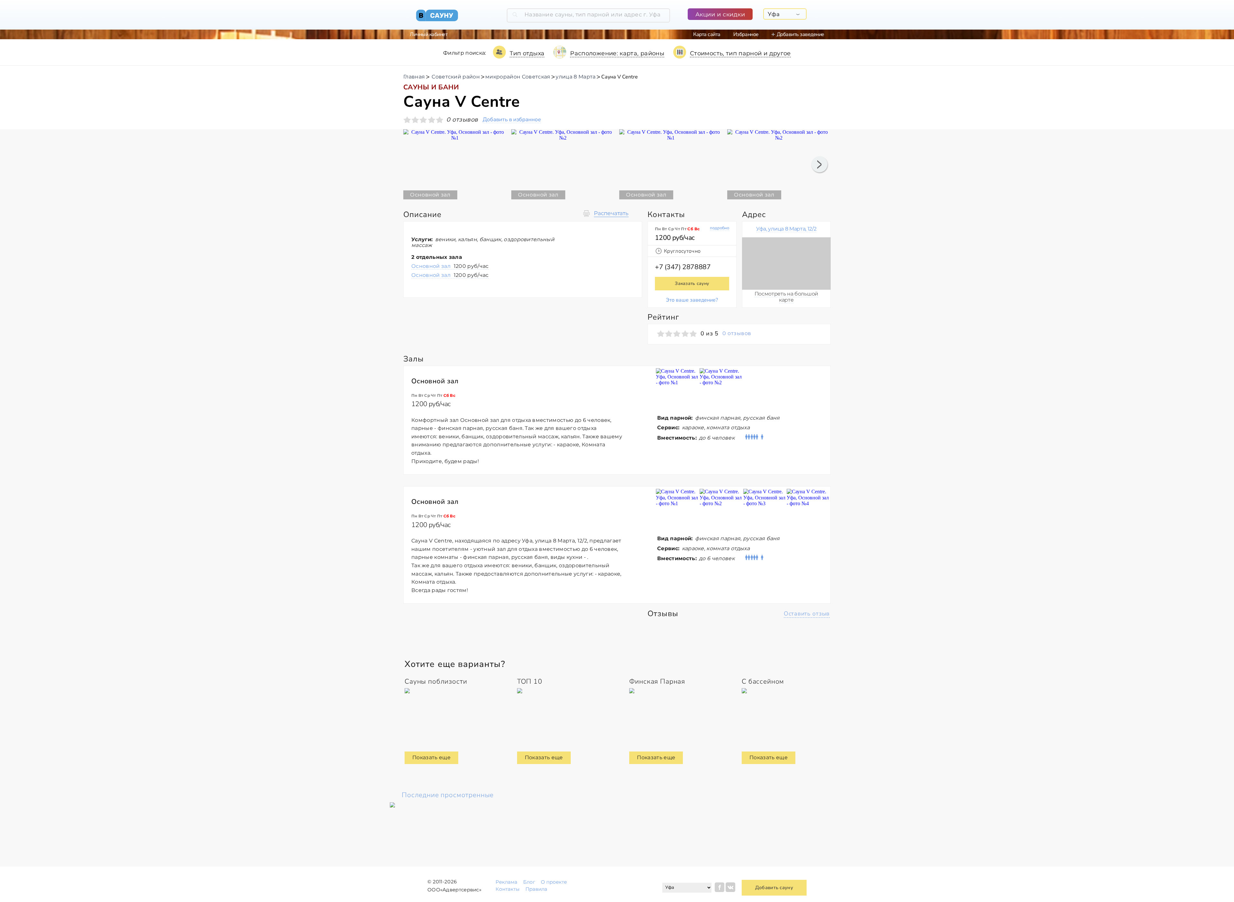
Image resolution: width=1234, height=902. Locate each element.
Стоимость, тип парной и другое (740, 53)
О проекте (554, 882)
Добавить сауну (774, 887)
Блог (529, 882)
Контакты (508, 889)
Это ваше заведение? (692, 300)
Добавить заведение (800, 34)
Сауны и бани (431, 87)
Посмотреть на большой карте (786, 297)
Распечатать (611, 213)
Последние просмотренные (448, 794)
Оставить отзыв (807, 613)
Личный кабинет (428, 34)
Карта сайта (706, 34)
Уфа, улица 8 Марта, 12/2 (786, 229)
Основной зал (450, 266)
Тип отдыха (527, 53)
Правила (536, 889)
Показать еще (431, 757)
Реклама (506, 882)
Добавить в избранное (512, 119)
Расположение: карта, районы (617, 53)
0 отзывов (736, 333)
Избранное (746, 34)
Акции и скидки (720, 14)
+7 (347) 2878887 (683, 266)
